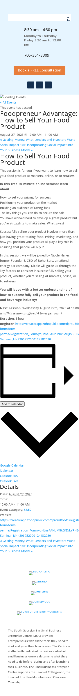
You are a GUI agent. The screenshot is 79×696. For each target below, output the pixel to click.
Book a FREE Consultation (39, 70)
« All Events (8, 102)
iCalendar (6, 471)
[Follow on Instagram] (39, 84)
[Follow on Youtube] (48, 84)
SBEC (28, 510)
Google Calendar (12, 465)
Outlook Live (9, 481)
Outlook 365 (9, 476)
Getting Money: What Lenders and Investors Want (37, 140)
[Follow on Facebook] (30, 84)
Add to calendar (12, 404)
